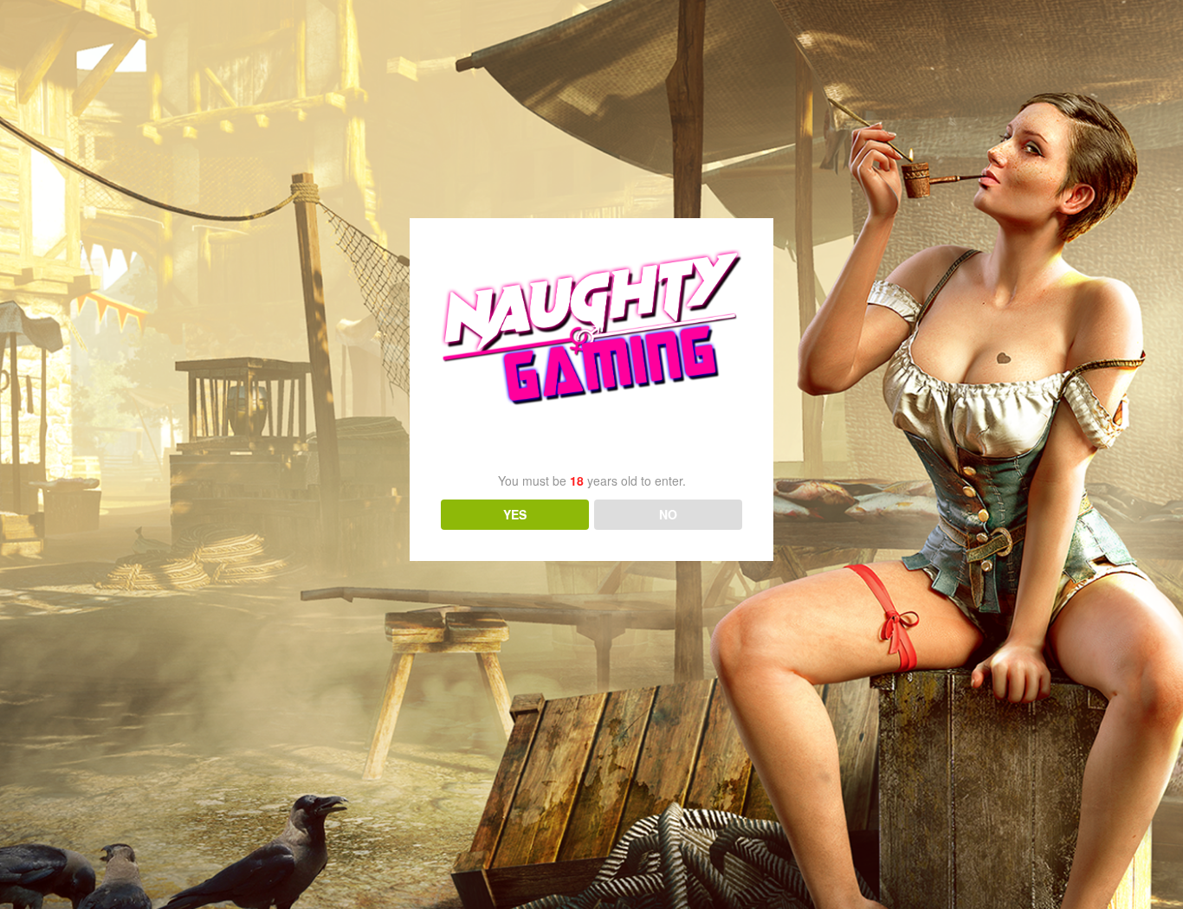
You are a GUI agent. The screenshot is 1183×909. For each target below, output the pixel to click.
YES (515, 514)
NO (668, 514)
